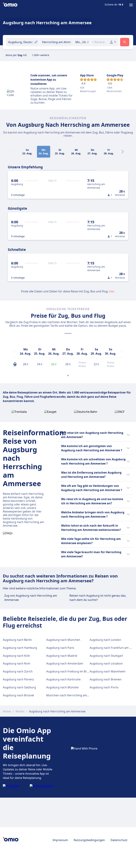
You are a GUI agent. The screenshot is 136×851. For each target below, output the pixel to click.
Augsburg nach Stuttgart (106, 656)
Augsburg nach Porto (104, 687)
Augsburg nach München (63, 640)
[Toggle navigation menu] (131, 5)
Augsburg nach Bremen (105, 679)
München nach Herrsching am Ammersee (74, 695)
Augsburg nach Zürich (18, 671)
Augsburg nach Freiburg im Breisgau (71, 671)
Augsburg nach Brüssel (18, 695)
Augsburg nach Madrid (61, 656)
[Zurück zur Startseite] (10, 5)
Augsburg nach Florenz (18, 679)
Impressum (60, 840)
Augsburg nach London (105, 640)
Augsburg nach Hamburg (20, 648)
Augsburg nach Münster (62, 687)
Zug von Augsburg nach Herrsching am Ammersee (30, 598)
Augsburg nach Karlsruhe (63, 679)
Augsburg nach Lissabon (106, 663)
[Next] (122, 151)
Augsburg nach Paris (60, 648)
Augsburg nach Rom (16, 663)
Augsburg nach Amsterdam (64, 663)
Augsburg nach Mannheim (107, 671)
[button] (82, 42)
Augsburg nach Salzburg (19, 687)
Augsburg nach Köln (16, 656)
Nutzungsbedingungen (89, 840)
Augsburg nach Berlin (17, 640)
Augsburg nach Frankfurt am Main (113, 648)
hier (111, 291)
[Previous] (14, 351)
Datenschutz (119, 840)
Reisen (20, 711)
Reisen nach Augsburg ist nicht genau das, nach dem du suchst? (97, 598)
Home (7, 711)
